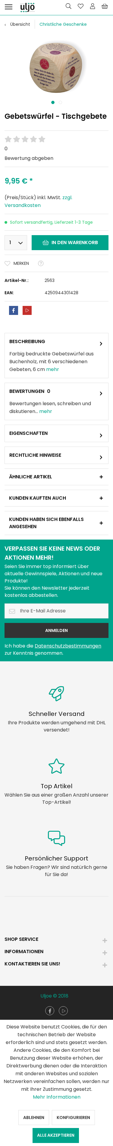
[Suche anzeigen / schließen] (68, 6)
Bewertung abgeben (29, 158)
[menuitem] (8, 6)
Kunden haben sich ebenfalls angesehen (46, 523)
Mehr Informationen (56, 1097)
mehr (52, 369)
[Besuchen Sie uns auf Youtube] (63, 1010)
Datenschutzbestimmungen (68, 645)
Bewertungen (26, 391)
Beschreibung (27, 341)
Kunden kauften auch (37, 498)
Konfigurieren (73, 1118)
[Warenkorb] (105, 6)
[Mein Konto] (92, 6)
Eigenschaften (28, 433)
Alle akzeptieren (55, 1135)
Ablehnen (33, 1118)
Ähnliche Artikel (30, 476)
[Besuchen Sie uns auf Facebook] (49, 1010)
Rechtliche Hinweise (35, 455)
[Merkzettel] (80, 6)
